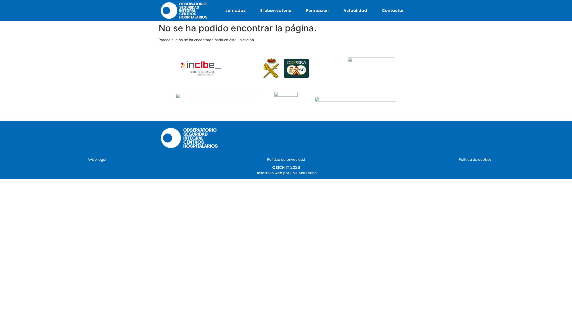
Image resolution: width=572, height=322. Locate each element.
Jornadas (235, 10)
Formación (317, 10)
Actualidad (355, 10)
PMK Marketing (303, 173)
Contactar (393, 10)
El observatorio (275, 10)
